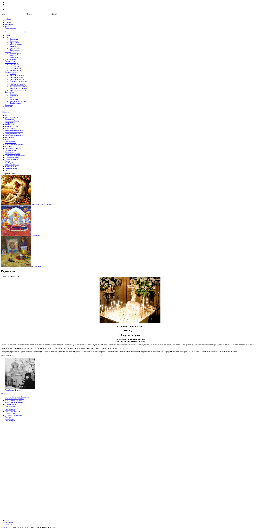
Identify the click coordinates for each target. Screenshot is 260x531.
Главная (7, 35)
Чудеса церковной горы (13, 411)
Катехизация (9, 83)
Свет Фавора (9, 419)
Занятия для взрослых (17, 79)
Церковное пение (11, 168)
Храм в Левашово (11, 166)
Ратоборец (8, 146)
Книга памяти (15, 50)
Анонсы (13, 55)
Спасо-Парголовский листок (15, 155)
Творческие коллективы (18, 81)
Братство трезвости (11, 117)
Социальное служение (12, 154)
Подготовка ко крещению (19, 88)
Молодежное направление (14, 135)
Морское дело (9, 137)
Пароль (29, 14)
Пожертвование (10, 59)
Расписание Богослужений (14, 144)
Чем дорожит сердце (12, 408)
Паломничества (15, 70)
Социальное (14, 64)
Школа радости (6, 527)
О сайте (7, 520)
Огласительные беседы (18, 85)
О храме (8, 37)
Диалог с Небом (10, 404)
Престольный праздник (18, 101)
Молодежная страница (13, 134)
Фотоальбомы (10, 92)
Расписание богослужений (14, 400)
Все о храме (14, 39)
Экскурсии (8, 170)
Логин (4, 14)
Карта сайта (9, 105)
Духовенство (14, 43)
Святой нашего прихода (13, 148)
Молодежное (14, 66)
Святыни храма (15, 48)
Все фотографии (16, 103)
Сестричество (9, 152)
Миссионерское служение (14, 132)
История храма (10, 123)
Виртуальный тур (16, 44)
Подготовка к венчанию (18, 90)
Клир (12, 97)
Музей (7, 139)
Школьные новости (17, 75)
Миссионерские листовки (14, 130)
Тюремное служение (12, 165)
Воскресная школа (11, 72)
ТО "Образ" (9, 163)
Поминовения (10, 61)
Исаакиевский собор (12, 121)
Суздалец (8, 161)
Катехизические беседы (18, 86)
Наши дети (14, 99)
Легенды (8, 417)
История (13, 46)
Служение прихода (11, 63)
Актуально (14, 57)
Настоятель (14, 96)
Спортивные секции (12, 157)
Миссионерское (15, 68)
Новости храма (15, 54)
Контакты (8, 107)
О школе (13, 74)
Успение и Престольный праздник (17, 397)
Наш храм (13, 94)
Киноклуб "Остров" (12, 126)
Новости (8, 52)
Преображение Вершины (13, 415)
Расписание (14, 41)
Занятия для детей (16, 77)
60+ (6, 115)
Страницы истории (11, 159)
